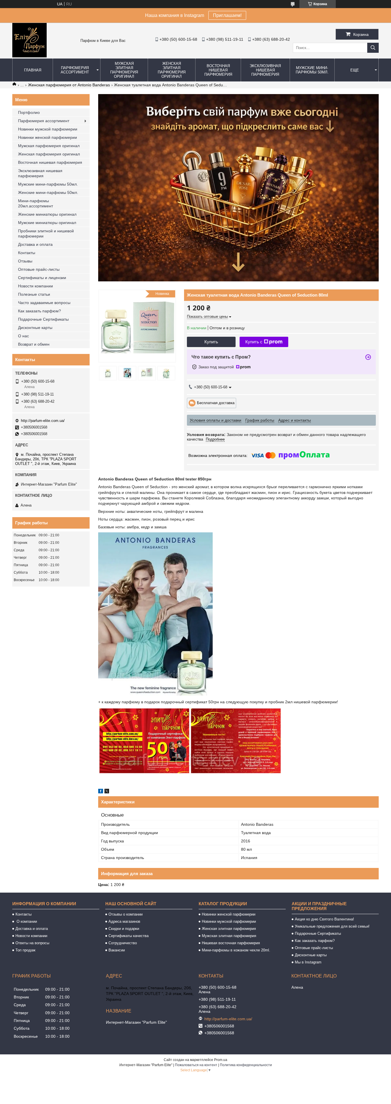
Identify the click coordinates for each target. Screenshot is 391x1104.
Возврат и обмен (34, 344)
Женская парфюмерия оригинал (49, 154)
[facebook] (100, 792)
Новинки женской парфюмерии (47, 137)
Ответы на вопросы (32, 943)
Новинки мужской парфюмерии (47, 129)
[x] (106, 792)
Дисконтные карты (35, 327)
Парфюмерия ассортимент (75, 70)
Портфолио (29, 112)
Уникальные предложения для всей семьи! (332, 926)
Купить (211, 341)
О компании (26, 921)
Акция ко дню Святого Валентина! (324, 919)
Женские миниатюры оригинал (47, 214)
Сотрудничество (122, 943)
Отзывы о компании (125, 914)
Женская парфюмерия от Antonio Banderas (69, 85)
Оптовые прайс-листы (39, 269)
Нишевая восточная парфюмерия (231, 943)
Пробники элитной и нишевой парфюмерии (46, 233)
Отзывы (25, 261)
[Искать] (373, 48)
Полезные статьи (34, 294)
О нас (23, 336)
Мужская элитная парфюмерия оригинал (124, 70)
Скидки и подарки (123, 928)
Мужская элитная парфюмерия (229, 936)
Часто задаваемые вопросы (44, 302)
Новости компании (35, 286)
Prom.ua (220, 1060)
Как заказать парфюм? (39, 311)
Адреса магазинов (124, 921)
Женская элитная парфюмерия (229, 928)
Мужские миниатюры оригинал (47, 222)
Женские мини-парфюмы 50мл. (48, 192)
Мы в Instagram (308, 962)
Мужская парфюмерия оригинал (49, 145)
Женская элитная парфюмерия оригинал (171, 70)
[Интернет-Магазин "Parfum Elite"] (29, 56)
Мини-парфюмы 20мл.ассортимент (35, 203)
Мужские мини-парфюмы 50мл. (312, 70)
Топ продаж (25, 950)
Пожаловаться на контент (196, 1065)
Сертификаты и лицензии (42, 277)
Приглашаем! (227, 15)
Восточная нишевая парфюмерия (218, 70)
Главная (32, 70)
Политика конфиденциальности (246, 1065)
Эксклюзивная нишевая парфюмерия (265, 70)
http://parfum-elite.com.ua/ (43, 420)
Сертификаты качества (128, 936)
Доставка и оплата (35, 244)
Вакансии (116, 950)
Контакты (26, 252)
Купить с (253, 341)
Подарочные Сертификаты (43, 319)
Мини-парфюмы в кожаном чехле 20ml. (236, 950)
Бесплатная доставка (215, 402)
